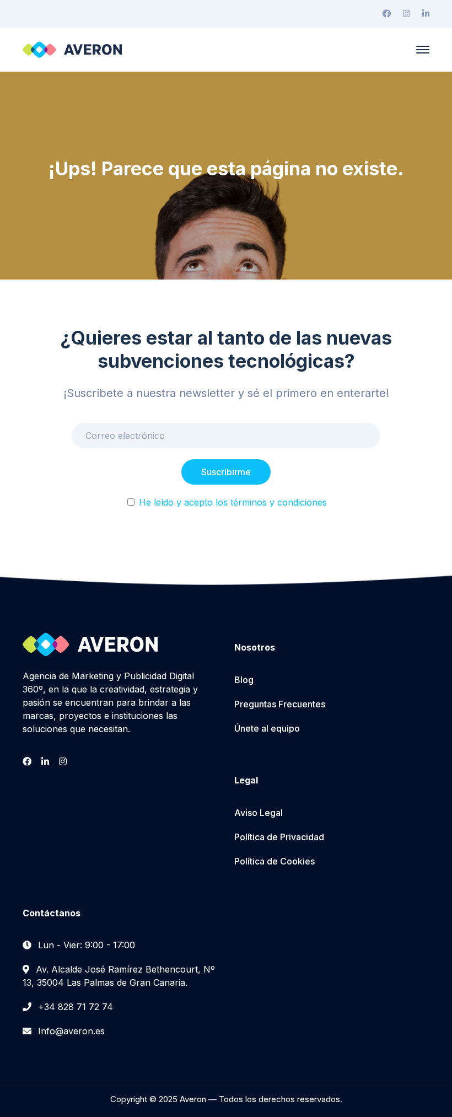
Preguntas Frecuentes (279, 704)
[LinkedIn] (425, 13)
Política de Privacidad (279, 836)
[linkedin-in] (45, 761)
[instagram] (63, 761)
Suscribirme (226, 471)
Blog (244, 679)
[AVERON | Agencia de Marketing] (72, 48)
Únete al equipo (267, 728)
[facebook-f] (27, 761)
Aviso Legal (258, 812)
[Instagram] (406, 13)
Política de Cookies (274, 861)
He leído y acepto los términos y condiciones (233, 502)
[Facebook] (387, 13)
